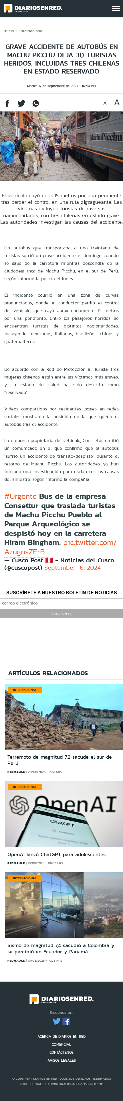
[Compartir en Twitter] (21, 106)
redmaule (16, 772)
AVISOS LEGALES (61, 1060)
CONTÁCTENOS (61, 1052)
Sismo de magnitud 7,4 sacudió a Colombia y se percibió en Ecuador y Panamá (60, 948)
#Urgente (20, 496)
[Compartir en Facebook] (7, 106)
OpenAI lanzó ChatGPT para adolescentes (56, 854)
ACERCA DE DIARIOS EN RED (61, 1036)
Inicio (9, 31)
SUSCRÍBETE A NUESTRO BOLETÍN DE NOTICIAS (61, 592)
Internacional (31, 31)
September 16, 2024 (72, 567)
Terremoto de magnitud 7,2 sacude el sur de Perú (59, 760)
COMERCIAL (61, 1044)
